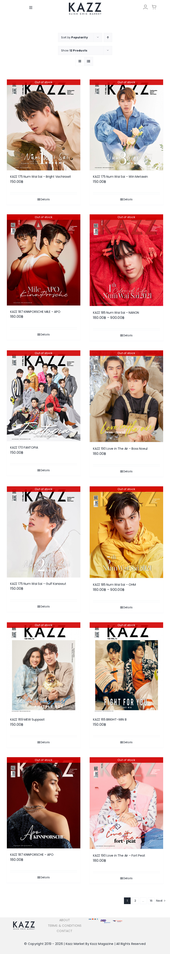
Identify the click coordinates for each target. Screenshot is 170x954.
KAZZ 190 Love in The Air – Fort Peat (119, 855)
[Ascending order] (108, 37)
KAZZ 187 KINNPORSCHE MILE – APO (35, 311)
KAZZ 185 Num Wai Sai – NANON (116, 312)
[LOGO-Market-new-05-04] (85, 3)
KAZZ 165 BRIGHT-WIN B (110, 719)
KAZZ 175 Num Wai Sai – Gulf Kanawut (38, 583)
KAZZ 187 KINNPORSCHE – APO (32, 854)
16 (151, 901)
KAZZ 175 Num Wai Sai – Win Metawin (120, 176)
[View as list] (88, 61)
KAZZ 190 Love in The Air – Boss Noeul (120, 448)
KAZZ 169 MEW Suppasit (27, 719)
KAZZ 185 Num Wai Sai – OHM (114, 584)
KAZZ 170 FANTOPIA (24, 447)
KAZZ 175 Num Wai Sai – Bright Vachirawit (40, 176)
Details (45, 199)
